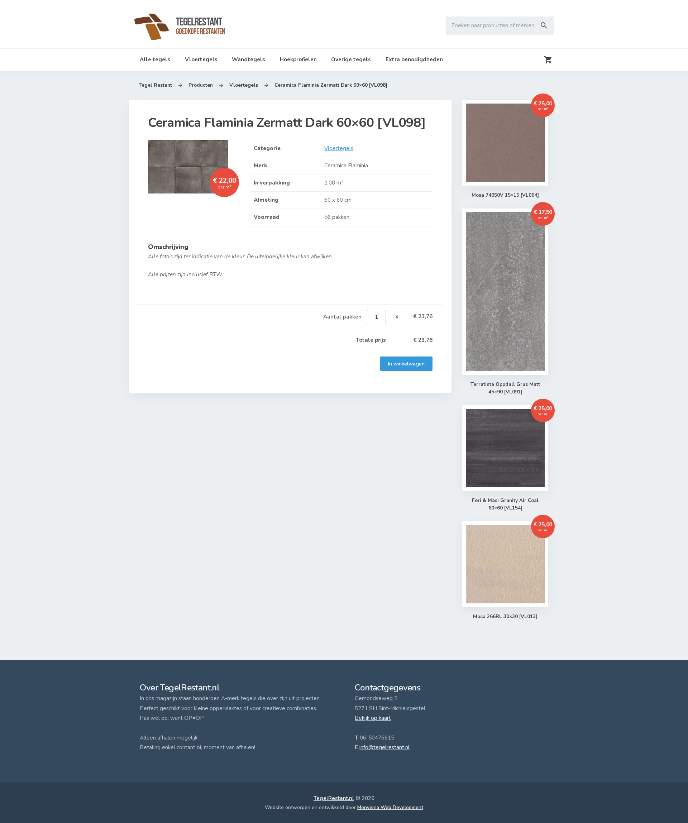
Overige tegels (351, 59)
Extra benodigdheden (414, 59)
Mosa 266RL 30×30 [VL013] (505, 616)
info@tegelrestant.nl (384, 747)
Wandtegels (248, 59)
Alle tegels (155, 59)
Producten (200, 85)
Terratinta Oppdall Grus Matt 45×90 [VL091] (505, 388)
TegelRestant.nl (334, 798)
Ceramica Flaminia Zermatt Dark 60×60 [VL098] (330, 85)
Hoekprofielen (298, 59)
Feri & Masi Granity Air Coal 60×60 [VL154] (505, 504)
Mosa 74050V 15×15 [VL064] (505, 195)
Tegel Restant (155, 85)
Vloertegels (201, 59)
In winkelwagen (406, 363)
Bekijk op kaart (373, 718)
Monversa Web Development (390, 807)
